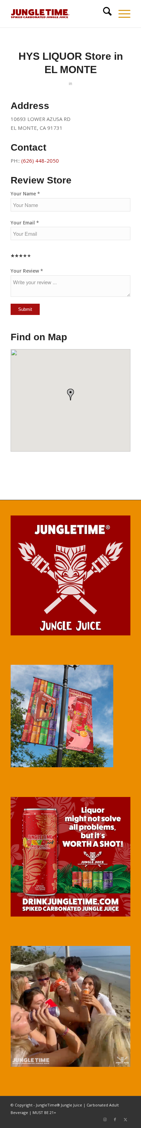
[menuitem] (104, 13)
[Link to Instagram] (105, 1119)
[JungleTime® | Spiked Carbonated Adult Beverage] (58, 13)
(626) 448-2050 (40, 160)
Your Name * (25, 193)
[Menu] (121, 13)
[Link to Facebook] (115, 1119)
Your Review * (27, 270)
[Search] (104, 13)
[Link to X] (125, 1119)
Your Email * (25, 222)
